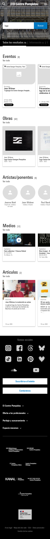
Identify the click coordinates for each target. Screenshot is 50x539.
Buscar (41, 25)
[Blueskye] (41, 349)
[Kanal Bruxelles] (16, 481)
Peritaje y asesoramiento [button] (14, 420)
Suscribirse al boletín (25, 381)
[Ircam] (35, 451)
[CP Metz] (18, 466)
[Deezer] (41, 360)
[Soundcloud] (14, 371)
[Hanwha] (25, 496)
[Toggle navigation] (45, 4)
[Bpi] (16, 451)
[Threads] (30, 349)
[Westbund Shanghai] (36, 481)
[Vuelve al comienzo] (43, 532)
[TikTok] (8, 360)
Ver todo (6, 60)
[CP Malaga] (33, 466)
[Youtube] (36, 371)
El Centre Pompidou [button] (12, 405)
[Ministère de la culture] (25, 514)
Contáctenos (25, 390)
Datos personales (39, 528)
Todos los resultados (14, 42)
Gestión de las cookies (25, 531)
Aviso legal (9, 528)
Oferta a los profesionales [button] (14, 413)
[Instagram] (8, 349)
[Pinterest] (30, 360)
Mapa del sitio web (20, 528)
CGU (29, 528)
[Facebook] (19, 349)
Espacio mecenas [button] (11, 428)
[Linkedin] (19, 360)
